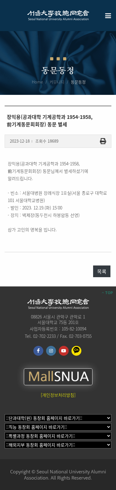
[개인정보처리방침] (58, 395)
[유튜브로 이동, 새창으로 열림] (64, 351)
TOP (108, 292)
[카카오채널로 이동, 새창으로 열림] (76, 351)
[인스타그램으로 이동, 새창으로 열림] (51, 351)
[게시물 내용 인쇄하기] (103, 141)
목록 (101, 271)
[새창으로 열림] (58, 376)
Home (37, 82)
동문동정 (78, 82)
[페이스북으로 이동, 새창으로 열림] (38, 351)
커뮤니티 (56, 82)
